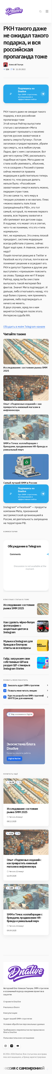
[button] (40, 11)
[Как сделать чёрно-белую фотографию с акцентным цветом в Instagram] (43, 626)
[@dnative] (11, 1046)
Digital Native (14, 758)
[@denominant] (5, 1046)
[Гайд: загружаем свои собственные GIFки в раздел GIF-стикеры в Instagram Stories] (43, 663)
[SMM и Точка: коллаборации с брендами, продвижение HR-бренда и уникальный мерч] (26, 896)
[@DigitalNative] (18, 1046)
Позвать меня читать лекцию (22, 690)
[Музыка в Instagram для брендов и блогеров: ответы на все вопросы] (43, 645)
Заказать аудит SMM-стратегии (23, 685)
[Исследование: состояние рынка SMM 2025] (43, 609)
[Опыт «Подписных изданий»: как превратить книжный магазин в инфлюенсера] (26, 842)
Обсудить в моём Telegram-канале (24, 326)
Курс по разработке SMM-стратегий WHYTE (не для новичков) (26, 697)
